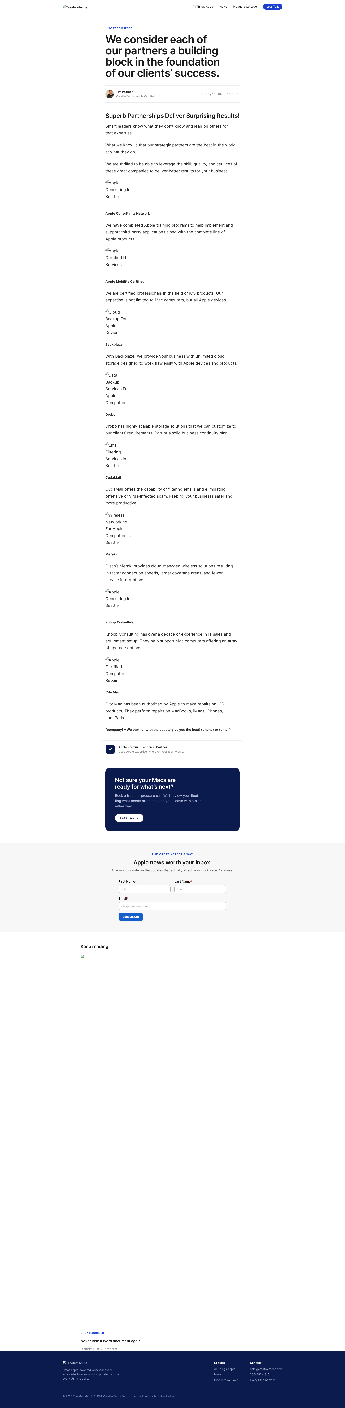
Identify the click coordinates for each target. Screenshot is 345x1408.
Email (123, 898)
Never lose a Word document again (111, 1341)
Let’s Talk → (129, 818)
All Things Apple (203, 6)
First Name (128, 882)
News (223, 6)
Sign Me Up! (131, 916)
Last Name (183, 882)
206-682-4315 (260, 1374)
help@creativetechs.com (266, 1369)
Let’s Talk (272, 6)
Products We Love (245, 6)
